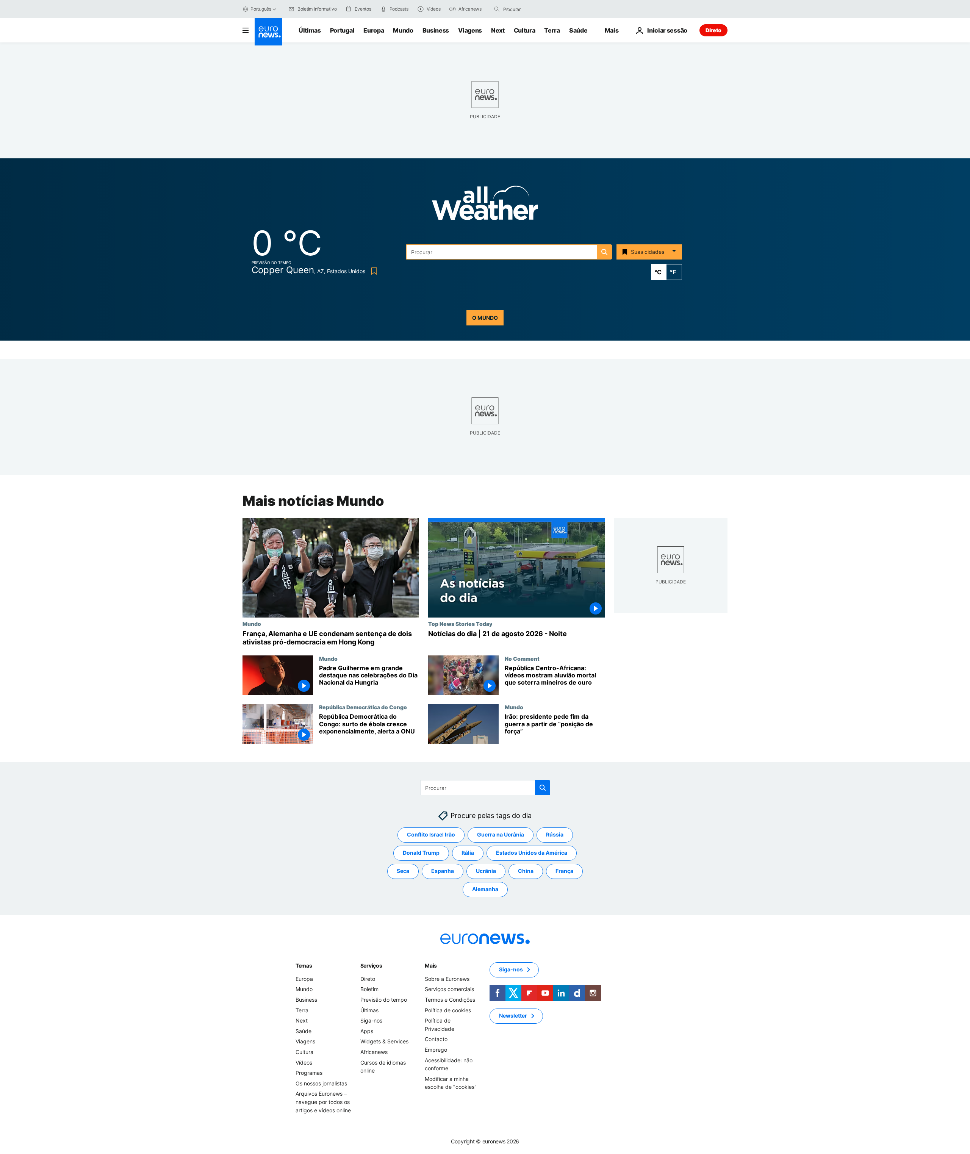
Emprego (436, 1049)
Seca (403, 871)
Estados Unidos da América (531, 853)
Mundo (403, 30)
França (564, 871)
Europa (373, 30)
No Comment (522, 658)
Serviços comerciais (449, 989)
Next (498, 30)
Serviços (371, 965)
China (526, 871)
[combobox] (535, 9)
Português (260, 9)
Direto (713, 30)
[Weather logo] (485, 205)
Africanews (374, 1052)
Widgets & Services (384, 1041)
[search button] (497, 9)
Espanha (442, 871)
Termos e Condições (450, 999)
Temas (304, 965)
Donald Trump (421, 853)
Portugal (342, 30)
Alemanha (485, 889)
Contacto (436, 1039)
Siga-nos (371, 1020)
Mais (431, 965)
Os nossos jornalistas (321, 1083)
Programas (309, 1073)
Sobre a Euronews (447, 979)
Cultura (524, 30)
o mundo (485, 317)
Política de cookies (448, 1010)
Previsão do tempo (383, 999)
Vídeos (304, 1062)
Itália (468, 853)
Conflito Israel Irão (431, 835)
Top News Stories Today (460, 624)
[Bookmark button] (372, 271)
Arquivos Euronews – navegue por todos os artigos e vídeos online (323, 1102)
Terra (552, 30)
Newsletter (513, 1016)
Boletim (369, 989)
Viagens (470, 30)
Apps (366, 1031)
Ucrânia (486, 871)
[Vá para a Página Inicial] (268, 31)
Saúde (578, 30)
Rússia (554, 835)
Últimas (310, 30)
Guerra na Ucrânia (500, 835)
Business (435, 30)
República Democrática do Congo (363, 707)
